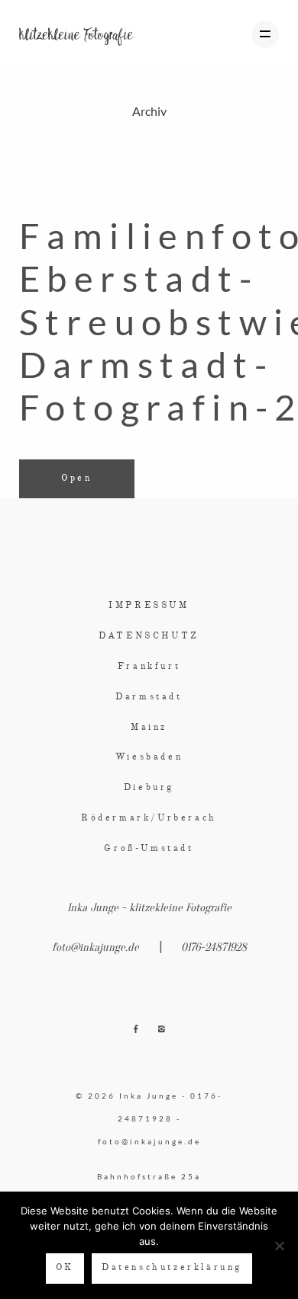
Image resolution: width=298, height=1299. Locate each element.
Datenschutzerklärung (172, 1267)
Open (76, 478)
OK (65, 1267)
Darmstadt (148, 697)
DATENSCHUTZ (149, 636)
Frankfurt (149, 666)
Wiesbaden (149, 757)
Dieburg (149, 787)
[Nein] (279, 1245)
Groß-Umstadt (148, 848)
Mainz (149, 727)
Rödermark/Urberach (149, 818)
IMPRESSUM (149, 605)
